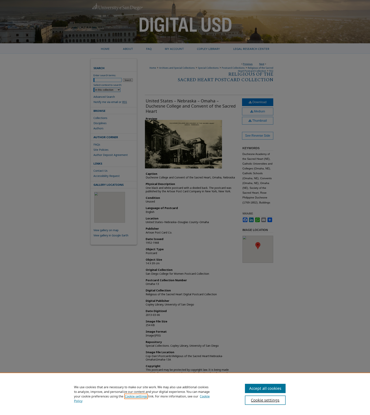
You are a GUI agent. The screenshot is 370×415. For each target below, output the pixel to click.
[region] (185, 394)
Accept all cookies (265, 388)
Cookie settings (136, 396)
